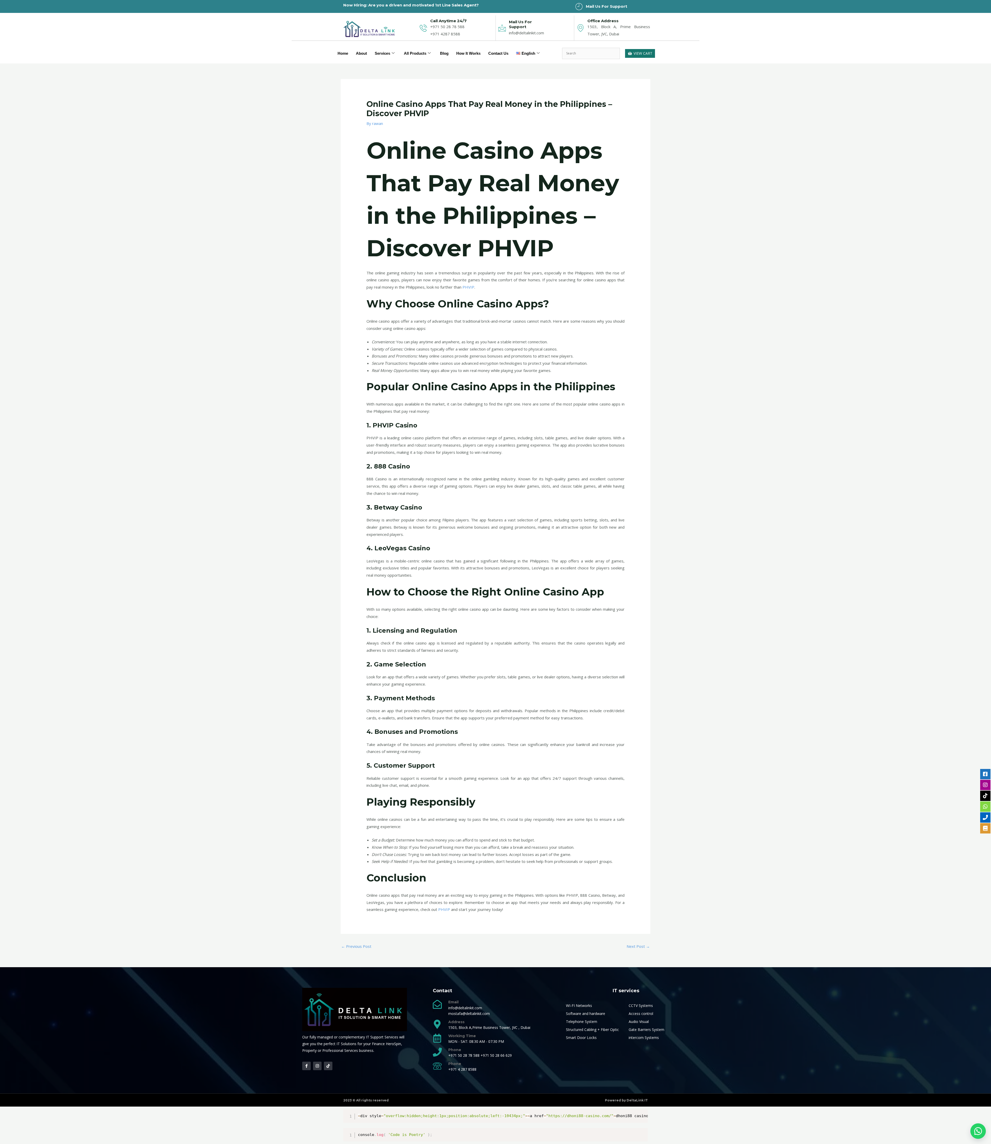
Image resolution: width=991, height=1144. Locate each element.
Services (382, 53)
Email (453, 1002)
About (361, 53)
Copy (641, 1114)
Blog (444, 53)
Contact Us (498, 53)
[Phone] (437, 1051)
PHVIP (468, 287)
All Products (415, 53)
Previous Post (356, 946)
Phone (454, 1049)
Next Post (638, 946)
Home (343, 53)
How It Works (468, 53)
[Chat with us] (978, 1131)
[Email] (437, 1004)
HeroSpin (393, 1043)
